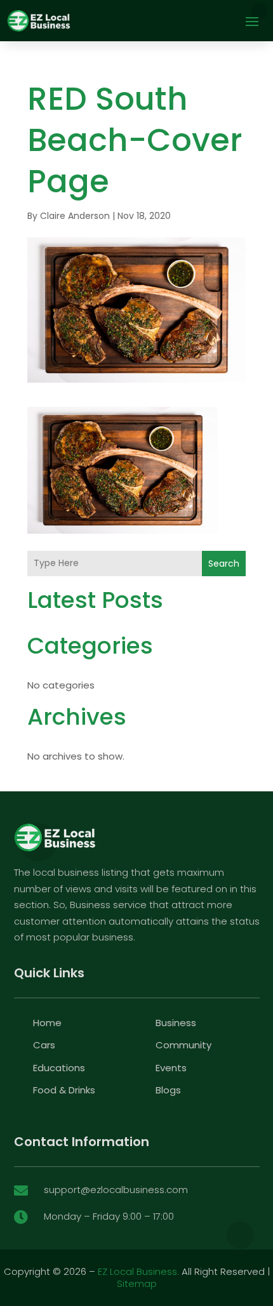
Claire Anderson (75, 215)
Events (171, 1067)
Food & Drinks (64, 1090)
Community (183, 1045)
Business (176, 1022)
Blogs (168, 1090)
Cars (44, 1045)
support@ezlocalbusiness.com (116, 1189)
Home (47, 1022)
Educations (59, 1067)
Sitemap (137, 1283)
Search (223, 563)
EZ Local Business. (138, 1271)
